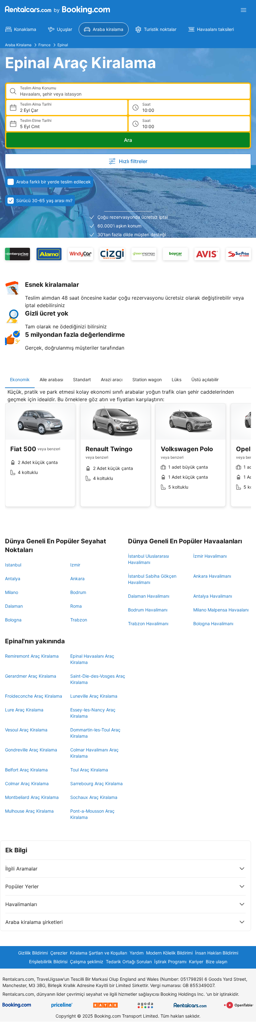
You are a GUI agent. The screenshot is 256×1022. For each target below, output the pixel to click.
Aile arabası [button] (51, 379)
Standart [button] (82, 379)
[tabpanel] (128, 452)
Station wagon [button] (147, 379)
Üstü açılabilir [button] (205, 379)
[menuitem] (21, 29)
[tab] (20, 379)
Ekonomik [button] (20, 379)
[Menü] (243, 9)
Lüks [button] (176, 379)
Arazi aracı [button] (111, 379)
